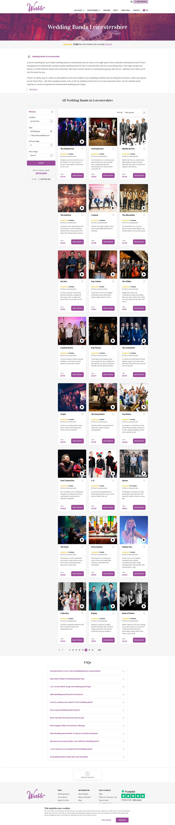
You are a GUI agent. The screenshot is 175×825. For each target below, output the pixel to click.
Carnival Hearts (66, 348)
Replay (94, 613)
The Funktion (65, 215)
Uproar (125, 480)
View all (108, 44)
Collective (64, 613)
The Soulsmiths (128, 348)
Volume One (127, 547)
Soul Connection (67, 480)
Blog (80, 800)
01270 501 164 (142, 2)
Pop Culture (96, 281)
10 (73, 650)
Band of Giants (128, 613)
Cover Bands (62, 797)
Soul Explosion (97, 149)
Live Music (78, 10)
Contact (136, 10)
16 (92, 650)
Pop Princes (96, 348)
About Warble (83, 794)
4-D (92, 480)
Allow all (122, 820)
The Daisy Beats (98, 414)
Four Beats (126, 414)
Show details (106, 820)
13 (82, 650)
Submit (41, 163)
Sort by (119, 112)
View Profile (77, 175)
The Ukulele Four (67, 149)
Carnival (94, 215)
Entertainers (92, 10)
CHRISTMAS (125, 10)
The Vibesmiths (128, 215)
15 (89, 650)
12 (79, 650)
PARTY (115, 10)
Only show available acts (40, 135)
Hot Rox (63, 281)
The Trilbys (126, 281)
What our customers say (108, 797)
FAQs (101, 794)
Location (32, 117)
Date (30, 128)
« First (59, 650)
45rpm (63, 414)
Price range (33, 152)
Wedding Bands (64, 794)
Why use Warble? (84, 797)
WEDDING (106, 10)
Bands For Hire (63, 800)
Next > (99, 650)
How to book (103, 800)
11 (76, 650)
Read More (33, 89)
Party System (96, 547)
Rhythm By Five (128, 149)
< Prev (62, 650)
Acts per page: (34, 141)
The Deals (64, 547)
